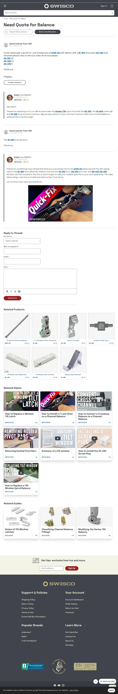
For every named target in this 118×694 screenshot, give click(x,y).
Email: (6, 257)
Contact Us (70, 637)
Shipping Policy (28, 600)
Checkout (69, 613)
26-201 (7, 58)
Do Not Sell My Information (34, 617)
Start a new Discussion (47, 32)
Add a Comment (15, 82)
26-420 (7, 61)
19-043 (99, 111)
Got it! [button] (111, 690)
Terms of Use (27, 613)
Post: (6, 267)
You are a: (8, 236)
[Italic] (11, 291)
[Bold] (7, 291)
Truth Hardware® (29, 641)
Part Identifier (71, 632)
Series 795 (60, 111)
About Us (69, 641)
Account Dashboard (74, 600)
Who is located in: (11, 246)
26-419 (7, 64)
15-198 (14, 114)
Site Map (69, 645)
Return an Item (72, 608)
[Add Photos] (19, 291)
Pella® (24, 637)
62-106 (99, 53)
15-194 (81, 53)
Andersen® (26, 632)
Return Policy (28, 604)
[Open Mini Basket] (112, 6)
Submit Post (12, 298)
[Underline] (15, 291)
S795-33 (55, 53)
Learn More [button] (73, 690)
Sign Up (71, 568)
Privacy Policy (28, 608)
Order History (71, 604)
